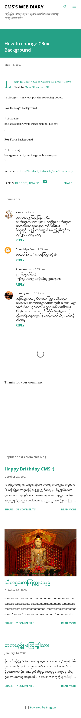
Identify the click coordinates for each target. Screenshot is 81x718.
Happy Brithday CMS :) (29, 469)
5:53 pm (39, 269)
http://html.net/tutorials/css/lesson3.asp (46, 171)
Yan (18, 212)
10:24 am (38, 293)
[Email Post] (45, 183)
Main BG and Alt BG (37, 87)
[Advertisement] (40, 416)
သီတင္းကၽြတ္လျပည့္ (27, 582)
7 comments (25, 686)
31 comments (26, 509)
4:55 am (42, 249)
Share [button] (68, 183)
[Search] (65, 7)
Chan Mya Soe (25, 249)
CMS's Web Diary (24, 7)
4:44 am (29, 212)
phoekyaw (22, 293)
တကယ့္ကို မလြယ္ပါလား (27, 645)
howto (34, 183)
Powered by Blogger (42, 707)
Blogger (21, 183)
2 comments (25, 623)
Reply (20, 240)
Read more (68, 509)
